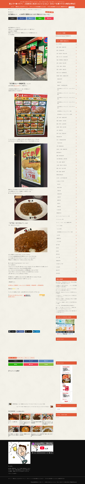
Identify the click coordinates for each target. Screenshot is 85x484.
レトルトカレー (59, 219)
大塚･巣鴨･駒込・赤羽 (62, 158)
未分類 (58, 273)
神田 (59, 82)
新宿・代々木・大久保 (62, 56)
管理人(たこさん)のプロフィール (22, 6)
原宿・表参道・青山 (61, 63)
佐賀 (58, 203)
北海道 (59, 193)
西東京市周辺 (60, 174)
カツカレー (28, 357)
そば (58, 235)
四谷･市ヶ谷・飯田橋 (62, 72)
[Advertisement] (22, 23)
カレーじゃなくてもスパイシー (62, 216)
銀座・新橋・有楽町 (61, 47)
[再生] (32, 453)
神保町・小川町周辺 (62, 85)
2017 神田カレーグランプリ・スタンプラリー (66, 98)
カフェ (58, 257)
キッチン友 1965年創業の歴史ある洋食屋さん (65, 305)
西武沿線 (59, 152)
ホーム (12, 6)
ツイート (57, 417)
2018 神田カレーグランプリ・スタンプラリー (66, 103)
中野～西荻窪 (60, 146)
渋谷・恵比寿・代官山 (62, 53)
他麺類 (59, 238)
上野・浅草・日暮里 (13, 357)
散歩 (57, 270)
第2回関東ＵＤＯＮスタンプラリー (64, 231)
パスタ (59, 241)
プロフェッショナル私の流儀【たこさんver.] (37, 6)
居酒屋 (58, 260)
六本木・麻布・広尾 (61, 66)
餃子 (57, 244)
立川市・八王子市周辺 (62, 177)
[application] (42, 448)
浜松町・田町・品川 (61, 127)
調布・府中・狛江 (61, 168)
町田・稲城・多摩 (61, 171)
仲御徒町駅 (33, 285)
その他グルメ (59, 263)
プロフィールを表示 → (12, 473)
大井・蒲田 (60, 130)
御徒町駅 (28, 285)
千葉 (59, 190)
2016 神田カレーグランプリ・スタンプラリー (66, 94)
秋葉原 (59, 79)
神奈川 (59, 187)
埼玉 (58, 184)
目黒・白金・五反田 (61, 133)
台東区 (19, 357)
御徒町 (33, 357)
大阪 (59, 197)
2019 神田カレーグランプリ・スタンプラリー (66, 107)
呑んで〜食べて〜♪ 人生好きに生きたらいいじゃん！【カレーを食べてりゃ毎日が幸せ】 (42, 4)
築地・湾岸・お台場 (61, 123)
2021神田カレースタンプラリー (64, 114)
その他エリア (60, 181)
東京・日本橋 (60, 50)
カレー (23, 357)
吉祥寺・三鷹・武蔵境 (62, 149)
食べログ (16, 85)
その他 (59, 209)
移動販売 (59, 212)
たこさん (10, 466)
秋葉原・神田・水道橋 (62, 75)
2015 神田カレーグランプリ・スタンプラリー (66, 89)
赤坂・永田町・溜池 (61, 69)
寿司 (57, 254)
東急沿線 (59, 136)
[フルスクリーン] (51, 453)
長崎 (59, 206)
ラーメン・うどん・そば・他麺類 (63, 222)
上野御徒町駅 (40, 285)
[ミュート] (49, 453)
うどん (59, 228)
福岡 (59, 200)
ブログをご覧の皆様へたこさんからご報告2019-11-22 (57, 6)
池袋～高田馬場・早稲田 (62, 59)
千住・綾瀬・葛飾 (61, 162)
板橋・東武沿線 (60, 155)
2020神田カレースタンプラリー (64, 111)
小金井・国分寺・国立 (61, 165)
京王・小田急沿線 (61, 139)
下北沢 (59, 142)
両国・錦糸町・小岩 (61, 120)
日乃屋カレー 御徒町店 (13, 285)
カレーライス (23, 285)
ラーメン (59, 225)
